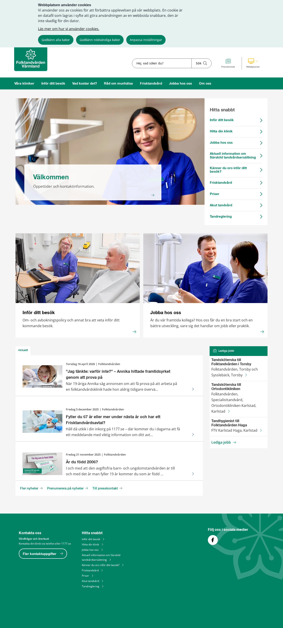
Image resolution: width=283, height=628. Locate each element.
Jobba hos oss (180, 83)
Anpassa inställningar (146, 40)
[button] (253, 63)
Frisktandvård (151, 83)
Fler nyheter (29, 488)
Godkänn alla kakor (56, 40)
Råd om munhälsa (118, 83)
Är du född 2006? (82, 462)
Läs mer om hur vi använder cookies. (68, 28)
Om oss (205, 83)
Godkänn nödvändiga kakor (100, 40)
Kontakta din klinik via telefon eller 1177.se (45, 543)
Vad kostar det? (84, 83)
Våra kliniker (24, 83)
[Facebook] (213, 540)
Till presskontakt (105, 488)
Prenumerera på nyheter (65, 488)
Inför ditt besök (53, 83)
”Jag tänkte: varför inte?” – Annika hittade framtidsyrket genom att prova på (118, 375)
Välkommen (51, 177)
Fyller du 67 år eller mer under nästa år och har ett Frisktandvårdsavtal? (113, 420)
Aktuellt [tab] (23, 350)
